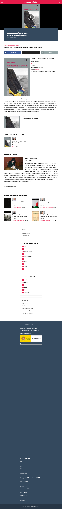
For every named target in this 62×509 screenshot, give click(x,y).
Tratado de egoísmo (46, 202)
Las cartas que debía (18, 202)
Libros (21, 466)
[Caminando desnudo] (7, 216)
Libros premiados (26, 235)
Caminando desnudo (18, 215)
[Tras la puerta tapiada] (35, 216)
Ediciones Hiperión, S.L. (46, 220)
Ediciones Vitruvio (17, 207)
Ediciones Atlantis (26, 310)
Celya (13, 146)
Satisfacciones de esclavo (30, 118)
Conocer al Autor (35, 506)
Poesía (20, 31)
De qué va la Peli (23, 486)
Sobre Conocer (23, 470)
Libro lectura (15, 31)
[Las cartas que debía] (7, 203)
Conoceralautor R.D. (24, 489)
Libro (24, 116)
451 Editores (25, 303)
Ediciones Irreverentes (27, 313)
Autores (22, 463)
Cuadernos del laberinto (46, 207)
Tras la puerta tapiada (46, 215)
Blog (21, 468)
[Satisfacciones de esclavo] (7, 142)
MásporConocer (23, 473)
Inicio (21, 461)
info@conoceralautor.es (28, 498)
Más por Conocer (24, 481)
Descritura (22, 484)
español (9, 31)
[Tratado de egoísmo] (35, 203)
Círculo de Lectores (26, 305)
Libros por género (26, 233)
